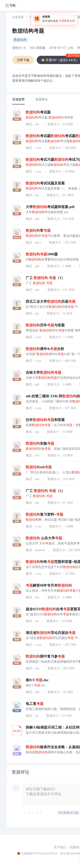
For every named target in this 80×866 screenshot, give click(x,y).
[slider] (33, 812)
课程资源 (35, 17)
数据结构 (20, 40)
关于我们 (60, 847)
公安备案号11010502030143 (39, 853)
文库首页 (18, 17)
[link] (18, 17)
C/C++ (51, 17)
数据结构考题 (28, 30)
